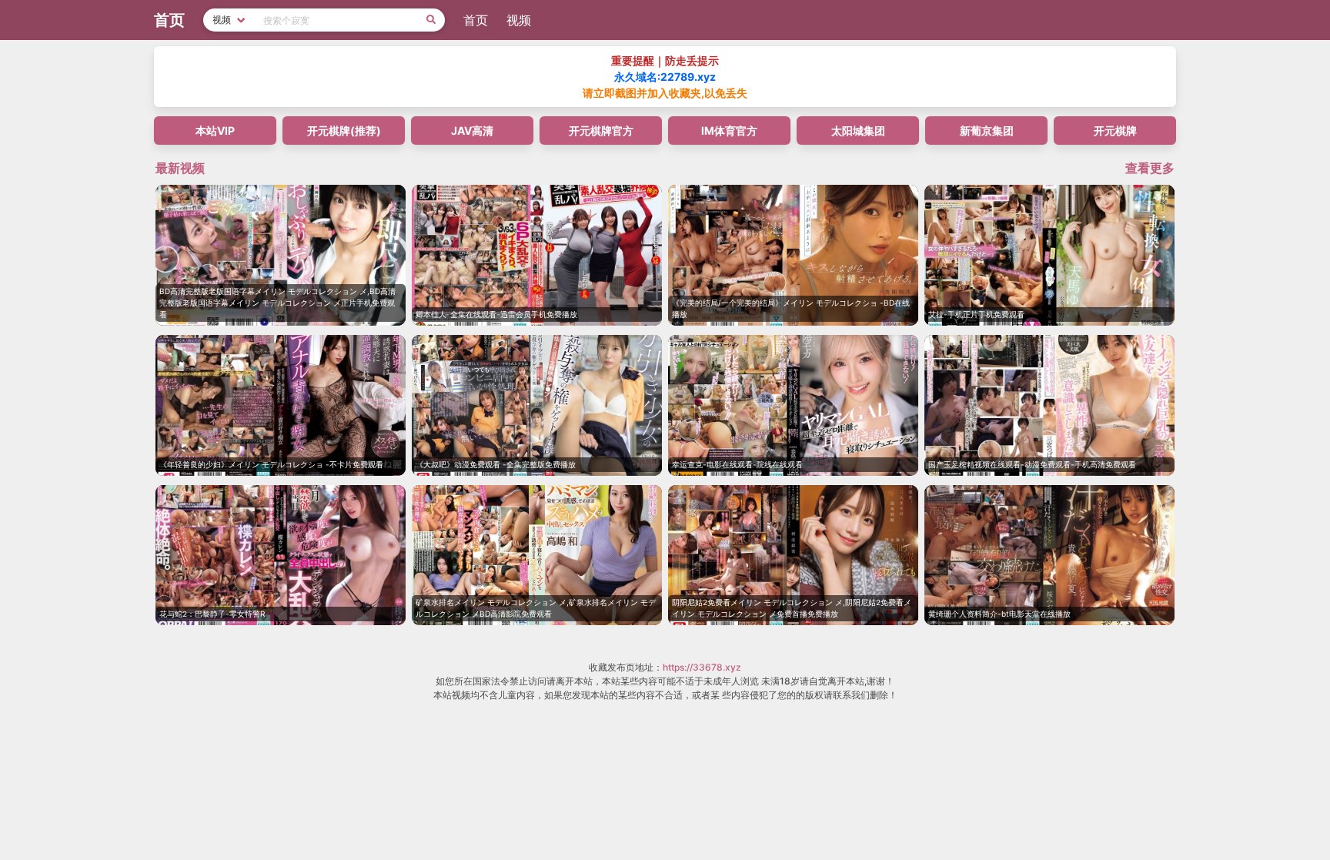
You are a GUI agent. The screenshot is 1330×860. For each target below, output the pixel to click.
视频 (518, 20)
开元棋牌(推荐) (344, 130)
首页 (475, 20)
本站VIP (215, 130)
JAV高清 (472, 130)
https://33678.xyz (702, 667)
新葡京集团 (987, 130)
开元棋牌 (1115, 130)
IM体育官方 (729, 130)
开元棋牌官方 (601, 130)
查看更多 (1150, 168)
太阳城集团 (858, 130)
